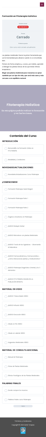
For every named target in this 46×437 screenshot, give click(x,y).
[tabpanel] (23, 92)
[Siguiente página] (31, 406)
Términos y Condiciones (23, 421)
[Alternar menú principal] (42, 4)
